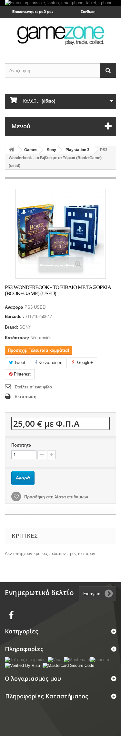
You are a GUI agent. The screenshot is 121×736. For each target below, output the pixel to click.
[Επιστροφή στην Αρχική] (11, 150)
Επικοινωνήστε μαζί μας (33, 12)
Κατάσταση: (17, 337)
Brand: (11, 327)
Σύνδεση (88, 12)
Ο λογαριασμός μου (33, 678)
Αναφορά (14, 307)
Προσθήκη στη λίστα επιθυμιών (55, 497)
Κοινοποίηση (49, 362)
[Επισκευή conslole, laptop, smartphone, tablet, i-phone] (60, 3)
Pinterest (22, 374)
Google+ (84, 362)
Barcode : (14, 316)
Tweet (19, 362)
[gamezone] (60, 35)
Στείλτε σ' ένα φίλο (33, 387)
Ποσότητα (21, 445)
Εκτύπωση (25, 396)
